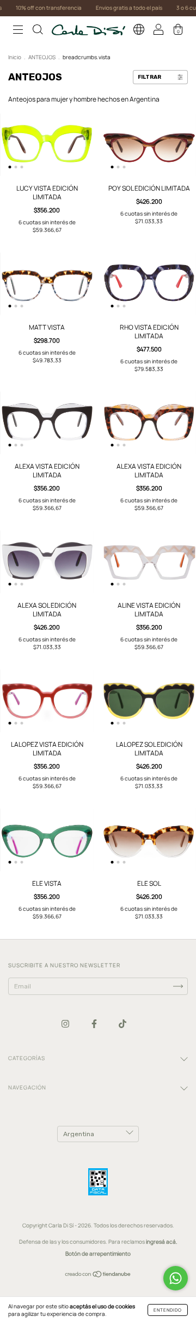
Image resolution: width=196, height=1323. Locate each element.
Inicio (14, 57)
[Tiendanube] (98, 1275)
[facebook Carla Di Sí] (94, 1023)
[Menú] (18, 31)
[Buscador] (37, 31)
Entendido (168, 1310)
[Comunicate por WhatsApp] (175, 1278)
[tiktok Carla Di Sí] (122, 1023)
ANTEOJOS (42, 57)
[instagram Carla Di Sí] (66, 1023)
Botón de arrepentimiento (98, 1253)
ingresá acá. (161, 1241)
